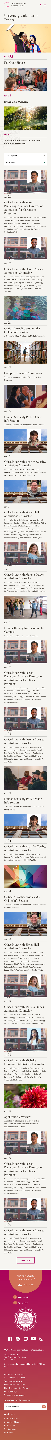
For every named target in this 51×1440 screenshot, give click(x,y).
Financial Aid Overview (16, 101)
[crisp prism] (25, 876)
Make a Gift (28, 1285)
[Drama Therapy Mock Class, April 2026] (25, 607)
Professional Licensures (14, 1384)
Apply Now (23, 1303)
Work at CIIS (9, 1425)
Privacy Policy (10, 1391)
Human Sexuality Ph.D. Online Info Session (23, 419)
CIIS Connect (9, 1429)
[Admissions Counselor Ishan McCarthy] (25, 441)
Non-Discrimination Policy (16, 1388)
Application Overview (17, 1117)
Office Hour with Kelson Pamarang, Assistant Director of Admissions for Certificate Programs (23, 208)
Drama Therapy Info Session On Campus (24, 630)
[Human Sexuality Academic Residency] (25, 396)
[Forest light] (25, 118)
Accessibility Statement (14, 1377)
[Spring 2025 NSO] (25, 79)
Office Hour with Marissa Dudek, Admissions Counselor (24, 576)
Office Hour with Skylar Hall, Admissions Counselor (21, 514)
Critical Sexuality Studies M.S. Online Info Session (22, 330)
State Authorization (13, 1381)
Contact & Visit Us (12, 1418)
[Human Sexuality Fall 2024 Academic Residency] (25, 778)
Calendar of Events (12, 1422)
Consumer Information (14, 1395)
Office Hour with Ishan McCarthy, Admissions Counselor (25, 463)
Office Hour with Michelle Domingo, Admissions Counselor (24, 1062)
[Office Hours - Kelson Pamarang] (25, 182)
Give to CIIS (9, 1432)
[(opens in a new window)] (10, 1339)
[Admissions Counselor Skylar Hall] (25, 491)
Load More (25, 1260)
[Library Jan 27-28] (25, 352)
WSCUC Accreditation (14, 1374)
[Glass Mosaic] (25, 308)
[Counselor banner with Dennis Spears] (25, 248)
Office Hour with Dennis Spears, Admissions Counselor (24, 271)
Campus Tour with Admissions (23, 373)
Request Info (23, 1297)
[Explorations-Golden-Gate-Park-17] (25, 1096)
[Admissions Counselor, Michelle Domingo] (25, 1040)
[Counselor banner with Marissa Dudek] (25, 554)
